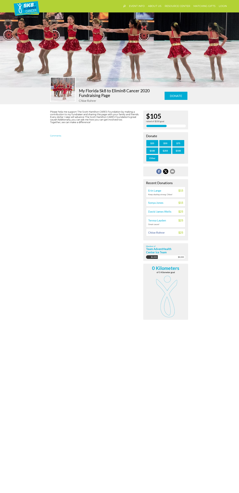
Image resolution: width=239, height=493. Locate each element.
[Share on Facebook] (159, 171)
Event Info (137, 6)
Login (223, 6)
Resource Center (177, 6)
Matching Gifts (204, 6)
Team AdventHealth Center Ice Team (158, 250)
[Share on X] (166, 171)
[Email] (172, 171)
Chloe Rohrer (156, 232)
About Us (154, 6)
